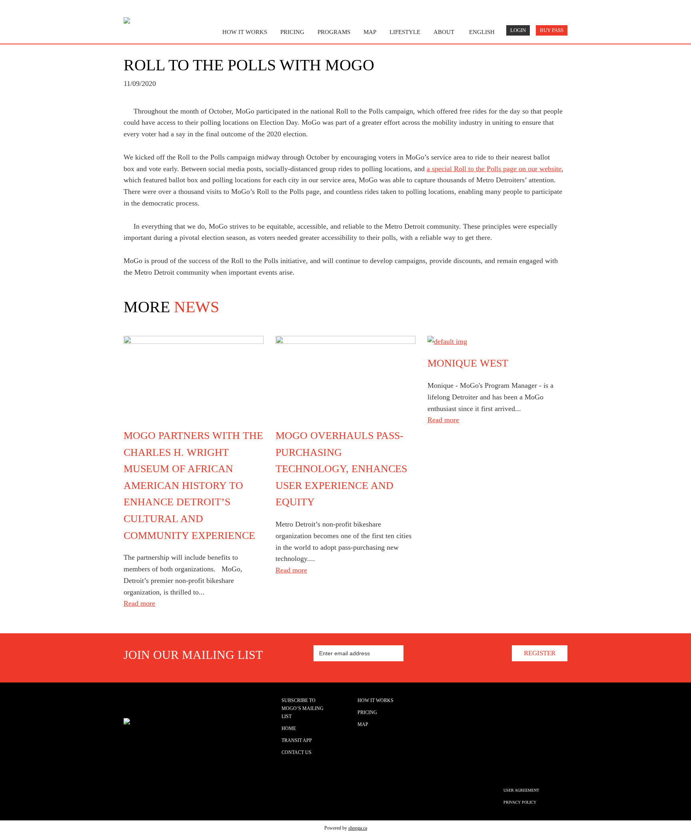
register (539, 653)
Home (289, 728)
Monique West (467, 363)
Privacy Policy (519, 802)
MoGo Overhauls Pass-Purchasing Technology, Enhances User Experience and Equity (341, 469)
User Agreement (521, 790)
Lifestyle (404, 32)
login (518, 30)
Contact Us (297, 752)
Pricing (292, 32)
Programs (334, 32)
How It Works (375, 700)
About (443, 32)
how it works (244, 32)
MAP (369, 32)
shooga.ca (357, 828)
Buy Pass (551, 30)
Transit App (297, 740)
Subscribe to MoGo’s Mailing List (303, 708)
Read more (139, 603)
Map (362, 724)
